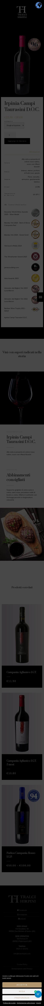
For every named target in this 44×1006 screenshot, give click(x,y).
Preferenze (22, 998)
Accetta (22, 985)
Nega (22, 991)
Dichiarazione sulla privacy (26, 1003)
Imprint (38, 1003)
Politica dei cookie (9, 1003)
